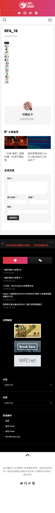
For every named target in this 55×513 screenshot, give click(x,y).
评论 (10, 178)
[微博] (30, 13)
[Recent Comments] (40, 260)
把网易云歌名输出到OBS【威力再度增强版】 (23, 304)
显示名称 (11, 197)
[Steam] (36, 13)
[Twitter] (19, 13)
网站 (9, 207)
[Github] (25, 13)
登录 (7, 421)
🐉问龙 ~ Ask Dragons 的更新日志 (18, 286)
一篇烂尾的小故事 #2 (12, 270)
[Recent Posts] (15, 260)
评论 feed (9, 431)
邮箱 (31, 197)
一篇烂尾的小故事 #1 (12, 278)
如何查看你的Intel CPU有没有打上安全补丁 (37, 156)
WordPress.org (12, 437)
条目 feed (9, 426)
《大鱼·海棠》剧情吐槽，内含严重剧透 (14, 156)
